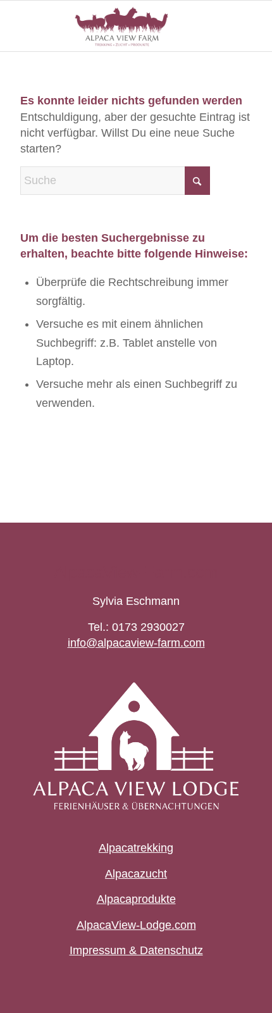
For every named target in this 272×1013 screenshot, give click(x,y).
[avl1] (136, 746)
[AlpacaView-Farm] (112, 26)
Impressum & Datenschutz (136, 950)
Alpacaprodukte (136, 899)
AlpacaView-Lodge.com (136, 925)
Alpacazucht (136, 873)
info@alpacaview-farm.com (136, 643)
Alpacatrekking (136, 848)
